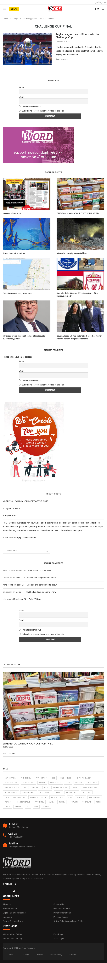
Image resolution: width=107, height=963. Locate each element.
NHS (70, 797)
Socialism (74, 802)
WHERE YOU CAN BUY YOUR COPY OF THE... (28, 743)
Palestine (80, 797)
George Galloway (60, 787)
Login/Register (99, 2)
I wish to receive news (31, 106)
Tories (98, 802)
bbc (53, 778)
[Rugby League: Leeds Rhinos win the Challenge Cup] (27, 49)
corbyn (42, 783)
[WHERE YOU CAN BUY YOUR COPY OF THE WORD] (80, 194)
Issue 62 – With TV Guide (30, 599)
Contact (73, 955)
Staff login (59, 938)
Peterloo (9, 802)
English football (12, 787)
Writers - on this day (12, 938)
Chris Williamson (84, 778)
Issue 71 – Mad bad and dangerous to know (35, 577)
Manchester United (38, 797)
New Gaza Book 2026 (12, 213)
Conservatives (28, 783)
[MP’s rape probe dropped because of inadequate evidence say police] (26, 316)
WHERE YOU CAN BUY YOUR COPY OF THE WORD (78, 213)
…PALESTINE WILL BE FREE (38, 570)
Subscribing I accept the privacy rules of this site (43, 111)
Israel (75, 787)
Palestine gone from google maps (17, 293)
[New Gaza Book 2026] (26, 194)
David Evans (92, 783)
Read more (61, 59)
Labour (58, 792)
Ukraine (18, 807)
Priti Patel (39, 802)
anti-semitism (10, 778)
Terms (40, 955)
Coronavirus (55, 783)
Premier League (23, 802)
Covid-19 (78, 783)
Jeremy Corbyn (11, 792)
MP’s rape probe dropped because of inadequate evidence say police (24, 337)
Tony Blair (86, 802)
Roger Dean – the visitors (14, 253)
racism (51, 802)
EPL (25, 787)
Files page (58, 934)
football (35, 787)
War (36, 807)
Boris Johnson (66, 778)
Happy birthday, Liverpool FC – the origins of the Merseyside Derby (77, 294)
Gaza (46, 787)
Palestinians (94, 797)
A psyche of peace (11, 508)
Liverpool (86, 792)
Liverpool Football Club (15, 797)
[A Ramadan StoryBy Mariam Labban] (80, 234)
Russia (62, 802)
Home (5, 19)
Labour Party (72, 792)
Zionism (46, 807)
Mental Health (57, 797)
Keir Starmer (45, 792)
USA (28, 807)
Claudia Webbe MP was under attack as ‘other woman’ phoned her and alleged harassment (80, 337)
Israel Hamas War (89, 787)
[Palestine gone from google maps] (26, 274)
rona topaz (8, 585)
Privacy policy (56, 955)
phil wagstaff (9, 599)
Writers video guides (12, 934)
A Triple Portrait (10, 515)
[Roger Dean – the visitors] (26, 234)
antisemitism (41, 778)
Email (21, 97)
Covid (68, 783)
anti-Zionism (26, 778)
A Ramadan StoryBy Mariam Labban (72, 253)
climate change (11, 783)
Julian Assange (28, 792)
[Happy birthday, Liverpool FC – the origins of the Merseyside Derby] (80, 274)
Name (21, 87)
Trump (7, 807)
